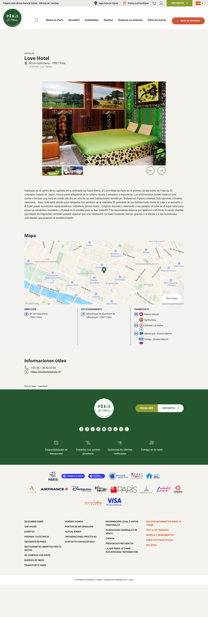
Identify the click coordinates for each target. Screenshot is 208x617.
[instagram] (87, 429)
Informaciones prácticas (81, 536)
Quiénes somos (74, 521)
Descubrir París (33, 521)
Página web (146, 408)
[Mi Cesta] (154, 3)
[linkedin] (93, 429)
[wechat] (110, 429)
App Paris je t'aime (108, 3)
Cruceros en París (35, 541)
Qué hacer (30, 526)
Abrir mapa (171, 298)
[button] (150, 170)
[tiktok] (98, 429)
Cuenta (110, 538)
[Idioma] (200, 3)
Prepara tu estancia (36, 536)
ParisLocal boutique (138, 3)
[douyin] (115, 429)
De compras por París (37, 555)
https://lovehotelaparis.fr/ (46, 372)
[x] (127, 429)
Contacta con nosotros (80, 541)
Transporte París (35, 565)
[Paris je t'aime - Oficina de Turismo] (12, 18)
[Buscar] (36, 20)
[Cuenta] (161, 3)
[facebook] (81, 429)
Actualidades (73, 531)
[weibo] (121, 429)
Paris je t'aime (30, 386)
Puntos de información (79, 526)
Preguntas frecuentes (119, 543)
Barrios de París (34, 560)
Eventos (29, 531)
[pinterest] (104, 429)
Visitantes (168, 408)
